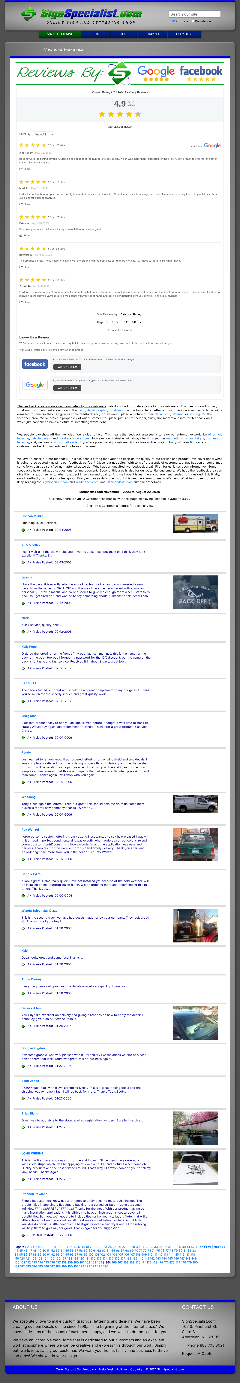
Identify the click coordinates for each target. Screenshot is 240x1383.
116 (182, 1254)
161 (82, 1262)
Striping (152, 34)
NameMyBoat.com (119, 482)
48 (35, 1250)
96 (72, 1254)
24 (110, 1247)
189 (64, 1266)
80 (180, 1250)
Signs (123, 34)
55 (67, 1250)
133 (99, 1258)
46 (26, 1250)
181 (16, 1266)
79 (176, 1250)
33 (151, 1247)
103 (108, 1254)
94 (62, 1254)
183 (28, 1266)
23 (105, 1247)
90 (44, 1254)
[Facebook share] (35, 168)
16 (75, 1247)
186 (46, 1266)
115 (176, 1254)
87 (30, 1254)
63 (104, 1250)
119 (16, 1258)
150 (17, 1262)
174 (160, 1262)
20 (92, 1247)
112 (160, 1254)
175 (166, 1262)
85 (21, 1254)
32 (146, 1247)
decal (91, 410)
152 (28, 1262)
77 (167, 1250)
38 (174, 1247)
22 (100, 1247)
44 (16, 1250)
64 (108, 1250)
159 (70, 1262)
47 (30, 1250)
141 (126, 322)
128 (69, 1258)
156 (52, 1262)
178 (183, 1262)
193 (87, 1266)
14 (66, 1247)
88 (35, 1254)
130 (81, 1258)
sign (82, 410)
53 (58, 1250)
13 (62, 1247)
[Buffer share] (57, 168)
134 (105, 1258)
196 (105, 1266)
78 (171, 1250)
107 (132, 1254)
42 (193, 1247)
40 (184, 1247)
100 (91, 1254)
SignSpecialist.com (55, 482)
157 (58, 1262)
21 (96, 1247)
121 (28, 1258)
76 (162, 1250)
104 (114, 1254)
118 (192, 1254)
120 (22, 1258)
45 (21, 1250)
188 (58, 1266)
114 (171, 1254)
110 (150, 1254)
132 (93, 1258)
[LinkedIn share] (50, 168)
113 (166, 1254)
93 (58, 1254)
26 (119, 1247)
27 (124, 1247)
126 (57, 1258)
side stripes (81, 438)
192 (81, 1266)
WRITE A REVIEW (67, 367)
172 (149, 1262)
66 (118, 1250)
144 (164, 1258)
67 (122, 1250)
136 (117, 1258)
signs (150, 438)
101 (96, 1254)
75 (158, 1250)
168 (126, 1262)
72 (145, 1250)
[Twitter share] (42, 168)
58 (81, 1250)
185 (40, 1266)
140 (140, 1258)
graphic (101, 410)
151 (22, 1262)
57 (76, 1250)
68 (127, 1250)
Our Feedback (86, 1369)
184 (34, 1266)
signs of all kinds (65, 442)
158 (64, 1262)
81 (185, 1250)
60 (90, 1250)
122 (33, 1258)
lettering (118, 410)
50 (44, 1250)
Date (123, 314)
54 (62, 1250)
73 (149, 1250)
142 (134, 322)
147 (182, 1258)
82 (189, 1250)
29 (133, 1247)
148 (188, 1258)
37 (170, 1247)
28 (128, 1247)
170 (138, 1262)
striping (194, 414)
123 (39, 1258)
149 (194, 1258)
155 (46, 1262)
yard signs (196, 438)
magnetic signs (177, 438)
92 (53, 1254)
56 (72, 1250)
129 (75, 1258)
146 (176, 1258)
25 (114, 1247)
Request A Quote (197, 1353)
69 (132, 1250)
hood (62, 438)
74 (153, 1250)
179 (189, 1262)
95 (67, 1254)
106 (126, 1254)
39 (179, 1247)
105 (120, 1254)
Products (182, 21)
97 (76, 1254)
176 (172, 1262)
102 (102, 1254)
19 (87, 1247)
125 (51, 1258)
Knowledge (203, 21)
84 (16, 1254)
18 (83, 1247)
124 (45, 1258)
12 (58, 1247)
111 (155, 1254)
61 (94, 1250)
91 (48, 1254)
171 (143, 1262)
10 (50, 1247)
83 (194, 1250)
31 (142, 1247)
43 (197, 1247)
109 (144, 1254)
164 (99, 1262)
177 (178, 1262)
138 (128, 1258)
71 (140, 1250)
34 (156, 1247)
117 (187, 1254)
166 (114, 1262)
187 (52, 1266)
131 (87, 1258)
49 (39, 1250)
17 (79, 1247)
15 (71, 1247)
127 (63, 1258)
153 (34, 1262)
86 (26, 1254)
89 (39, 1254)
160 (76, 1262)
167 (120, 1262)
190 (70, 1266)
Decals (96, 34)
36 (165, 1247)
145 (170, 1258)
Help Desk (184, 34)
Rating (137, 314)
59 (86, 1250)
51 (48, 1250)
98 (81, 1254)
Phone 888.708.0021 (205, 1345)
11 (54, 1247)
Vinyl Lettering (60, 34)
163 (93, 1262)
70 (136, 1250)
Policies (122, 1369)
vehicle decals (41, 438)
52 (53, 1250)
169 (132, 1262)
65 (113, 1250)
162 (87, 1262)
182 (22, 1266)
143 (158, 1258)
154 (40, 1262)
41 (188, 1247)
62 (99, 1250)
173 (154, 1262)
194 (93, 1266)
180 (195, 1262)
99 (86, 1254)
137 (123, 1258)
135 (111, 1258)
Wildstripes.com (87, 482)
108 (138, 1254)
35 (161, 1247)
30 (138, 1247)
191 (76, 1266)
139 (134, 1258)
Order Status (65, 1369)
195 (99, 1266)
